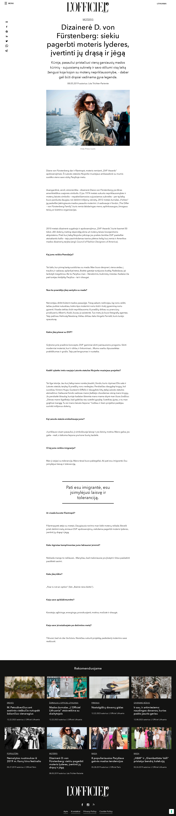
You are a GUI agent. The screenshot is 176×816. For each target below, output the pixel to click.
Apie (66, 811)
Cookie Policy (105, 811)
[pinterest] (7, 31)
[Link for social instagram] (88, 805)
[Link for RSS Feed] (93, 805)
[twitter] (7, 41)
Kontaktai (75, 811)
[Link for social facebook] (82, 805)
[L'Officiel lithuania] (88, 7)
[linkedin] (7, 36)
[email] (7, 22)
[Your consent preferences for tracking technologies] (171, 811)
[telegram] (7, 51)
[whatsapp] (7, 46)
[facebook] (7, 27)
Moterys (88, 19)
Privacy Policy (89, 811)
